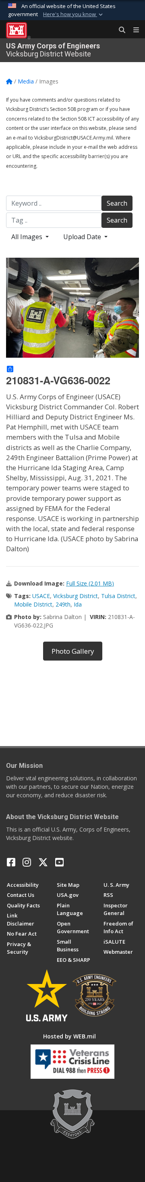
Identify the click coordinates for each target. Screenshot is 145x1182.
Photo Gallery (73, 651)
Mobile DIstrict (33, 604)
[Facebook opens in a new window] (11, 862)
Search (117, 203)
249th (63, 604)
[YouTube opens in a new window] (59, 862)
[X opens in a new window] (43, 862)
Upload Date (83, 236)
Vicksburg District (75, 596)
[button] (73, 14)
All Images (27, 236)
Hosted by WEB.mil (69, 1036)
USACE (41, 596)
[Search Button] (119, 30)
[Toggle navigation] (133, 30)
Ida (78, 604)
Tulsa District (118, 596)
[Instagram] (27, 862)
